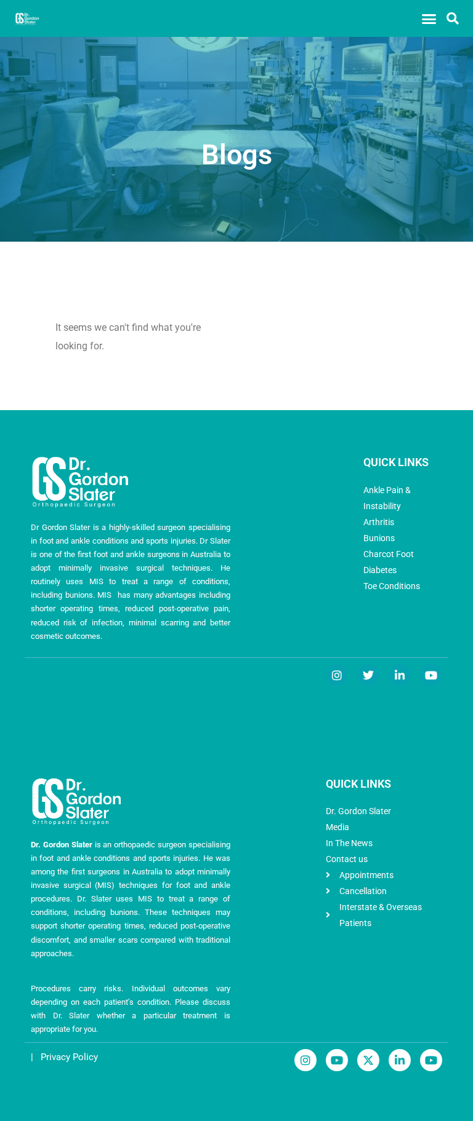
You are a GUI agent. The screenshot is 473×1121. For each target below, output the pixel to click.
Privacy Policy (69, 1057)
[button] (428, 18)
